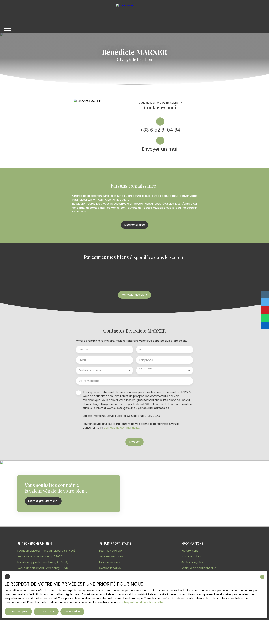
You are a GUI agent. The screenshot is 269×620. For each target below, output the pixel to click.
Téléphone (146, 360)
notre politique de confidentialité (142, 602)
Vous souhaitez (146, 368)
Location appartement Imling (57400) (42, 562)
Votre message (89, 380)
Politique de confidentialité (198, 568)
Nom (142, 349)
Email (82, 360)
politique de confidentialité (121, 427)
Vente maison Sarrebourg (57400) (40, 556)
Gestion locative (110, 568)
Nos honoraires (191, 556)
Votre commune (90, 370)
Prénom (84, 349)
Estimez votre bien (111, 550)
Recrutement (189, 550)
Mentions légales (192, 562)
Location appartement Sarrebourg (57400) (46, 550)
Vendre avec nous (111, 556)
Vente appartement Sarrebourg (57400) (44, 568)
